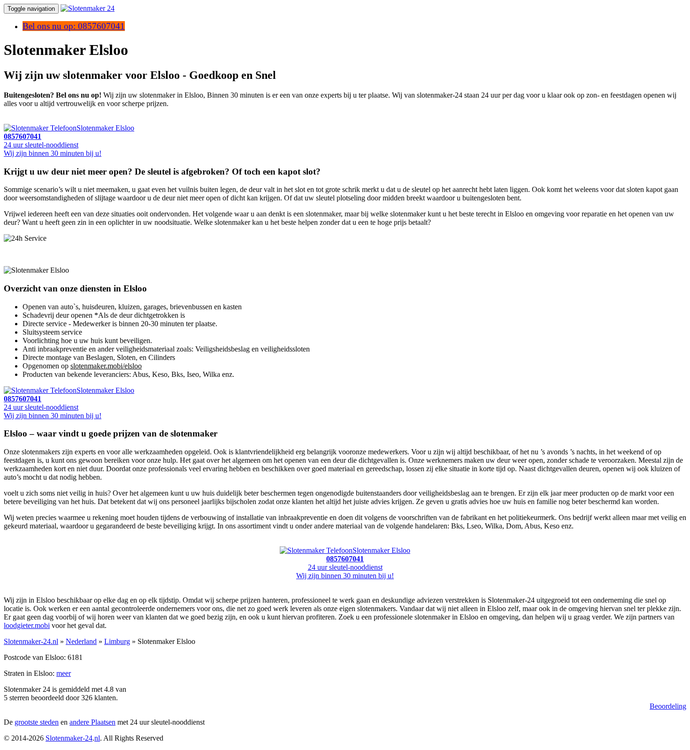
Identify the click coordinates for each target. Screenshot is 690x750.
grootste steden (37, 722)
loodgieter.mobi (27, 625)
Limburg (117, 641)
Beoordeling (668, 706)
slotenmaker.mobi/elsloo (106, 366)
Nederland (81, 641)
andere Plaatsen (92, 722)
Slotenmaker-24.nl (31, 641)
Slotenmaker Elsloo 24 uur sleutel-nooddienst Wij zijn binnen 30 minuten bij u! (69, 140)
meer (63, 673)
